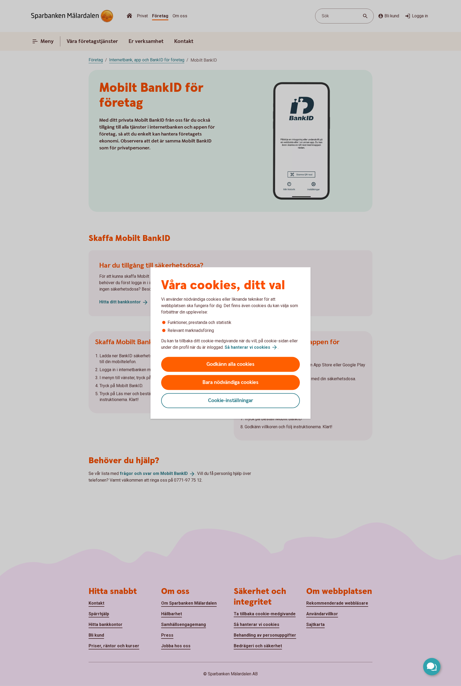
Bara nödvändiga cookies (230, 382)
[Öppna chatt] (431, 666)
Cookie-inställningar (230, 400)
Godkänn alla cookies (230, 364)
